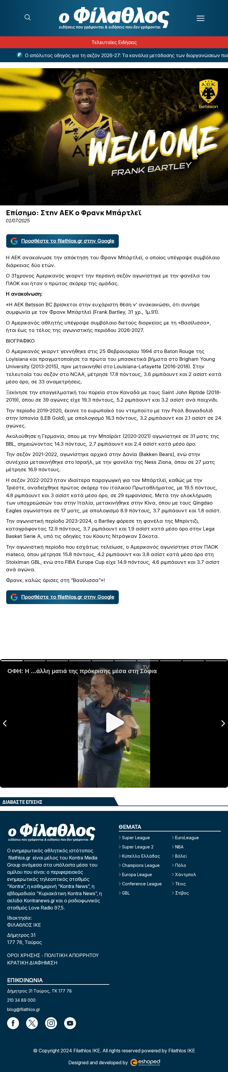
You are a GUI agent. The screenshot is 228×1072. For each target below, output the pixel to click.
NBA (179, 846)
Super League (136, 837)
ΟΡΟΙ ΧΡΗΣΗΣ (24, 955)
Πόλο (180, 865)
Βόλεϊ (181, 856)
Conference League (142, 883)
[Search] (28, 17)
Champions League (141, 865)
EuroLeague (187, 837)
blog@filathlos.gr (23, 1009)
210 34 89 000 (21, 1000)
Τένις (180, 883)
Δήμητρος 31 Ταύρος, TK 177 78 (39, 990)
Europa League (137, 874)
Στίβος (182, 892)
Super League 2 (137, 846)
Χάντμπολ (185, 874)
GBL (126, 892)
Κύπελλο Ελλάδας (141, 856)
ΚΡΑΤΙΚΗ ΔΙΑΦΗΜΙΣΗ (32, 963)
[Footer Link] (13, 1023)
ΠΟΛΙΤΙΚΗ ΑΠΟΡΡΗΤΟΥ (71, 955)
